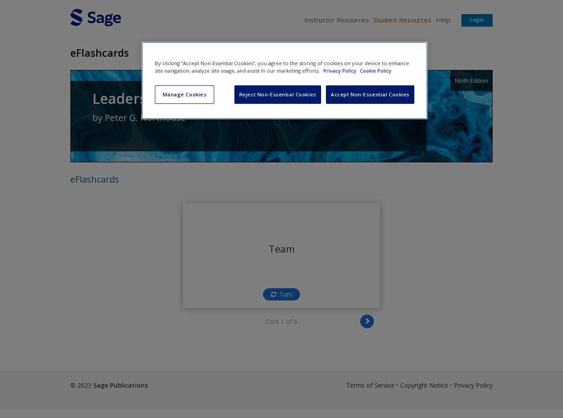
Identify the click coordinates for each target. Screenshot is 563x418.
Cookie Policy (375, 70)
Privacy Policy (340, 70)
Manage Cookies (185, 94)
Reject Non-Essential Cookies (277, 94)
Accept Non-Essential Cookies (370, 94)
